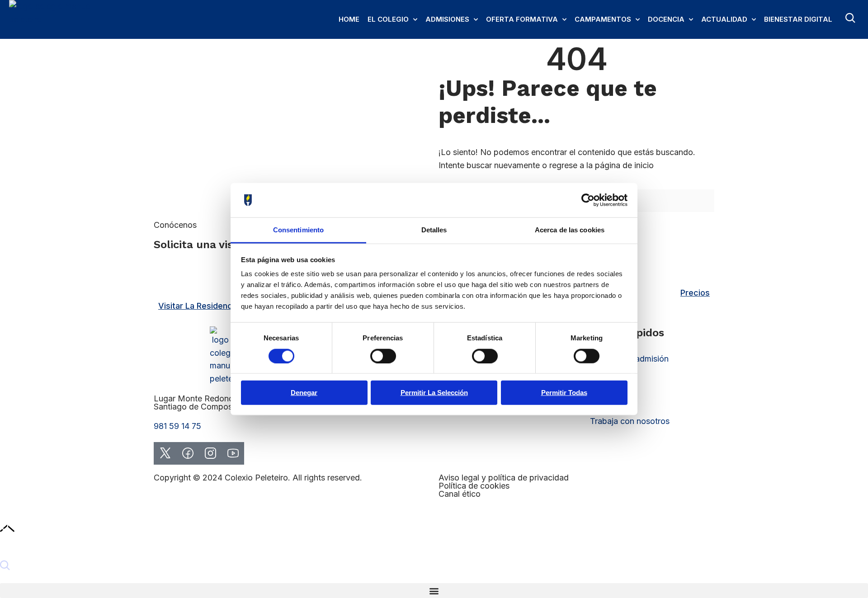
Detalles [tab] (434, 230)
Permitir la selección (434, 392)
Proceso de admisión (629, 358)
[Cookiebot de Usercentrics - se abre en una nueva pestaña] (587, 200)
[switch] (383, 355)
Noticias (605, 379)
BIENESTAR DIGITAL (798, 19)
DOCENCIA (666, 19)
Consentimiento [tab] (298, 230)
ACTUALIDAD (724, 19)
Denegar (304, 392)
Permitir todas (564, 392)
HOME (349, 19)
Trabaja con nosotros (630, 421)
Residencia (610, 400)
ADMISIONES (447, 19)
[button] (434, 590)
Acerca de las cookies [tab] (569, 230)
